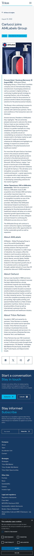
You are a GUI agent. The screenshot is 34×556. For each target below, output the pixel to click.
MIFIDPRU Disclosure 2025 (10, 503)
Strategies (5, 461)
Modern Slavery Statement (10, 509)
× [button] (32, 520)
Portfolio (4, 478)
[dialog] (17, 537)
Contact (4, 453)
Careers (4, 486)
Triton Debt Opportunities (10, 470)
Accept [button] (17, 548)
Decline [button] (17, 552)
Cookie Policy (5, 528)
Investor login (6, 489)
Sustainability (6, 484)
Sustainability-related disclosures (12, 506)
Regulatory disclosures (9, 497)
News (3, 481)
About (4, 445)
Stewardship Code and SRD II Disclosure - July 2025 (16, 513)
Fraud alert (5, 500)
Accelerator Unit (7, 450)
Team (3, 447)
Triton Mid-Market (7, 464)
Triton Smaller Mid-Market (10, 467)
